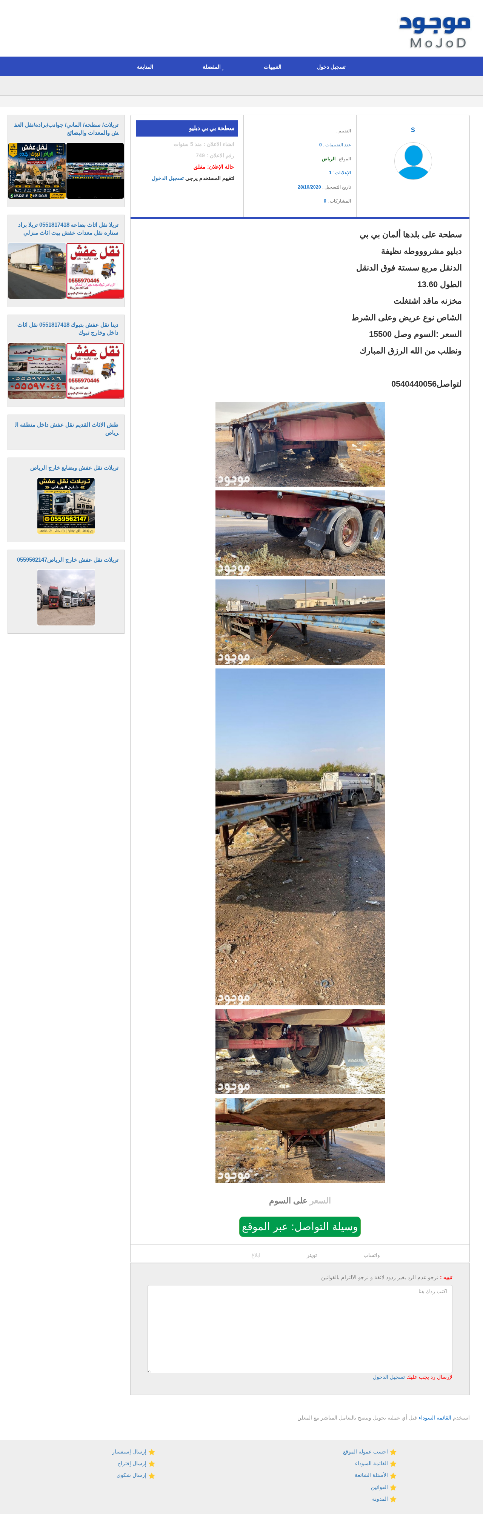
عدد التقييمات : (335, 144)
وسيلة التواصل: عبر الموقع (300, 1226)
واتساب (371, 1255)
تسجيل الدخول (168, 178)
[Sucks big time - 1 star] (299, 128)
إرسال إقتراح (132, 1463)
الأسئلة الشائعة (372, 1475)
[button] (333, 66)
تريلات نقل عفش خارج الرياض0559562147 (67, 559)
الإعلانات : (340, 172)
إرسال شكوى (132, 1475)
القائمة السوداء (434, 1418)
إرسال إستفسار (130, 1452)
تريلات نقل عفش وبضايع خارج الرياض (74, 467)
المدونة (380, 1499)
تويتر (312, 1255)
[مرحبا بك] (436, 29)
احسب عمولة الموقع (366, 1452)
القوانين (380, 1487)
